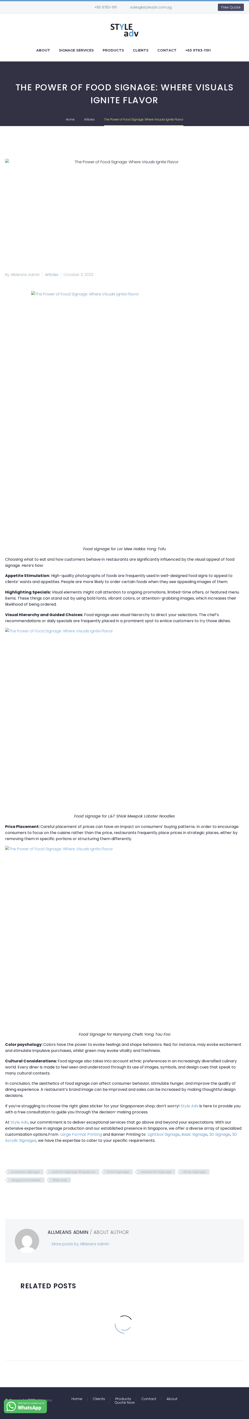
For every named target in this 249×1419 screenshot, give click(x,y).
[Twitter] (16, 1194)
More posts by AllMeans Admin (80, 1244)
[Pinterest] (23, 1194)
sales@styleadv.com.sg (151, 7)
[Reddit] (45, 1194)
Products (113, 50)
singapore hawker (26, 1180)
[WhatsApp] (198, 7)
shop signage (194, 1172)
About (43, 50)
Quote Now (125, 1402)
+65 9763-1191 (105, 7)
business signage (25, 1172)
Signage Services (76, 50)
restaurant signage (156, 1172)
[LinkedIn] (37, 1194)
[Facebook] (191, 7)
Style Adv (60, 1180)
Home (76, 1399)
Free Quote (230, 7)
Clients (141, 50)
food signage (118, 1172)
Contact (167, 50)
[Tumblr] (30, 1194)
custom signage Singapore (73, 1172)
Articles (51, 274)
